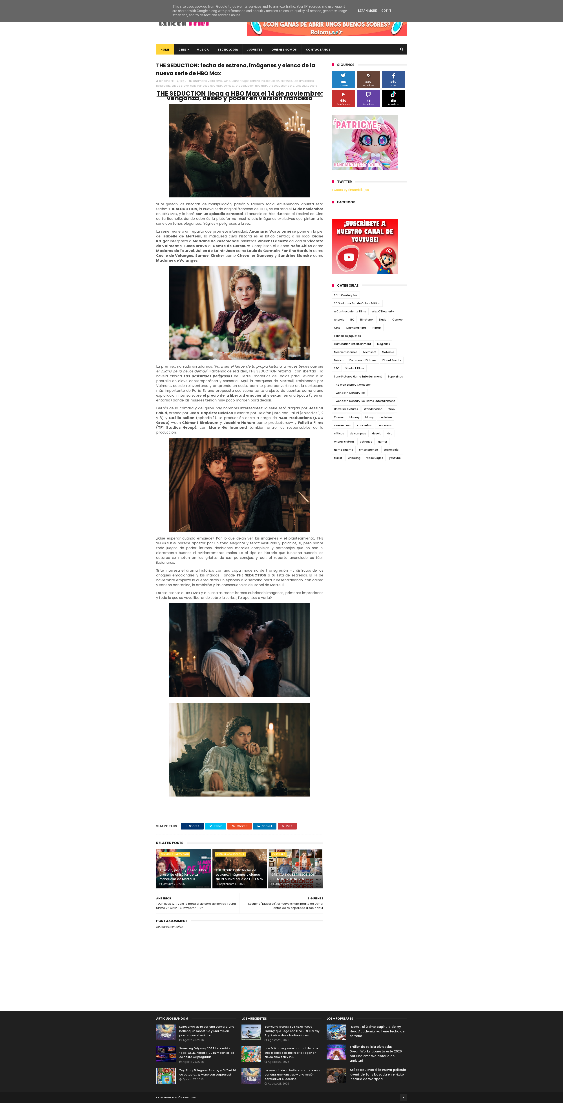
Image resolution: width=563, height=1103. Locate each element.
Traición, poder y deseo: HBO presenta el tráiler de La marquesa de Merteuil (182, 874)
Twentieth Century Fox (349, 393)
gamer (382, 441)
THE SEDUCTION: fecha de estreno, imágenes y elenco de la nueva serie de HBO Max (239, 874)
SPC (336, 368)
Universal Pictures (346, 409)
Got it (386, 11)
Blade (382, 319)
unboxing (354, 458)
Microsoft (369, 352)
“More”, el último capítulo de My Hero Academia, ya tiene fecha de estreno (377, 1031)
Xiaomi (339, 417)
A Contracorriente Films (350, 311)
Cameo (397, 319)
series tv (229, 86)
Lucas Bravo (180, 86)
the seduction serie (281, 86)
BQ (352, 319)
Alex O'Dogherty (383, 311)
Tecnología (228, 49)
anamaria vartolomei (207, 81)
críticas (339, 433)
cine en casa (342, 425)
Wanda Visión (373, 409)
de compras (358, 433)
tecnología (391, 450)
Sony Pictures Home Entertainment (358, 376)
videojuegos (374, 458)
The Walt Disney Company (352, 385)
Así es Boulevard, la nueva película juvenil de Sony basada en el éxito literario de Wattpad (378, 1074)
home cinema (343, 450)
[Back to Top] (403, 1097)
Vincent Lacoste (306, 86)
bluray (369, 417)
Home (165, 49)
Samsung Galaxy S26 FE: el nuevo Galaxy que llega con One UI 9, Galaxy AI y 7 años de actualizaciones (292, 1031)
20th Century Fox (345, 295)
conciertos (364, 425)
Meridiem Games (345, 352)
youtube (395, 458)
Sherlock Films (354, 368)
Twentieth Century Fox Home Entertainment (364, 401)
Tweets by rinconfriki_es (350, 190)
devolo (376, 433)
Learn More (367, 11)
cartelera (278, 854)
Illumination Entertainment (352, 344)
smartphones (368, 450)
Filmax (377, 328)
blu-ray (354, 417)
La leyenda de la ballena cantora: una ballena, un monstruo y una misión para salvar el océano (206, 1031)
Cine (182, 49)
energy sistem (344, 441)
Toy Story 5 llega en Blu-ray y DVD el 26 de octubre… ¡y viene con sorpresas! (207, 1072)
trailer (338, 458)
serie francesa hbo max (206, 86)
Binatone (366, 319)
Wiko (391, 409)
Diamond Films (356, 328)
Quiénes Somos (284, 49)
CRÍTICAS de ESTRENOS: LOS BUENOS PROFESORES (293, 876)
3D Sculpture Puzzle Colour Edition (357, 303)
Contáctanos (318, 49)
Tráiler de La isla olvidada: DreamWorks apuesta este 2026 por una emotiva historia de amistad (376, 1054)
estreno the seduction (264, 81)
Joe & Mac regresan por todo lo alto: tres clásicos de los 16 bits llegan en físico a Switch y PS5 (291, 1052)
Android (339, 319)
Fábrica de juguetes (347, 336)
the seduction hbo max (251, 86)
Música (203, 49)
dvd (389, 433)
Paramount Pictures (363, 360)
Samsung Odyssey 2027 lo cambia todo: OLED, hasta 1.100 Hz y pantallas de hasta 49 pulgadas (206, 1052)
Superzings (395, 376)
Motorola (388, 352)
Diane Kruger (240, 81)
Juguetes (254, 49)
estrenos (286, 81)
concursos (385, 425)
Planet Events (391, 360)
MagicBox (383, 344)
